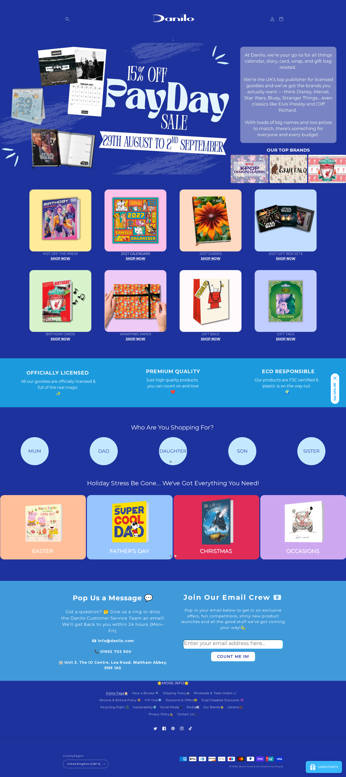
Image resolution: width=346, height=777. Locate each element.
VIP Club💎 (153, 700)
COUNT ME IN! (233, 656)
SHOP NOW (60, 258)
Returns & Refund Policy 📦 (120, 700)
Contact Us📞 (187, 714)
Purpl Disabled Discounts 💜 (222, 700)
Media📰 (193, 707)
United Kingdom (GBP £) (84, 763)
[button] (67, 19)
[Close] (335, 378)
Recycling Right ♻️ (114, 707)
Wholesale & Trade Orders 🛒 (215, 693)
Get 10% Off (335, 392)
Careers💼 (235, 707)
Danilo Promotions (249, 766)
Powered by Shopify (272, 766)
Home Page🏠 (117, 693)
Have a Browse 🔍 (145, 693)
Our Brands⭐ (213, 707)
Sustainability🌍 (144, 707)
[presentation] (225, 169)
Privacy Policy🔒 (161, 714)
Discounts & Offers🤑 (181, 700)
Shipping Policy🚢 (176, 693)
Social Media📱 (171, 707)
